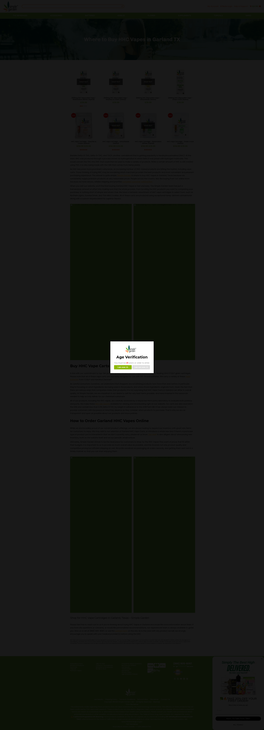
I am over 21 (122, 367)
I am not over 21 (141, 367)
